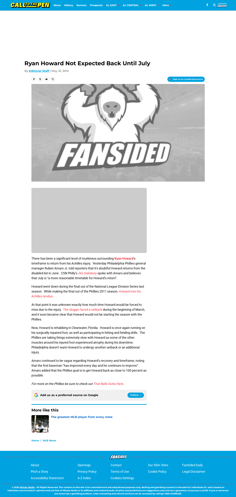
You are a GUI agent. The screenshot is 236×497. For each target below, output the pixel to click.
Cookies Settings (122, 478)
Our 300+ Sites (158, 465)
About (35, 465)
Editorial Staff (39, 71)
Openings (84, 465)
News (57, 5)
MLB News (49, 440)
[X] (214, 4)
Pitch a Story (39, 471)
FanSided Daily (192, 465)
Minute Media (27, 487)
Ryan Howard (123, 258)
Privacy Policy (87, 471)
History (68, 5)
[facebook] (207, 4)
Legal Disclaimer (193, 471)
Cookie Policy (157, 471)
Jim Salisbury (87, 273)
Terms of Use (120, 471)
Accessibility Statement (47, 478)
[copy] (52, 79)
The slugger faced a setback (82, 309)
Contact (116, 465)
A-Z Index (84, 478)
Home (35, 440)
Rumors (81, 5)
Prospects (96, 5)
